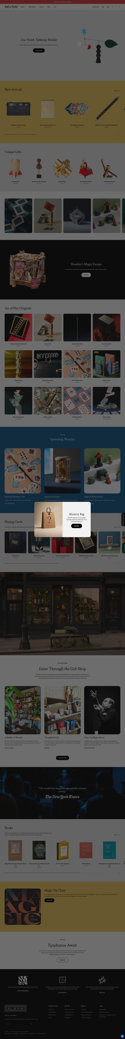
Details (76, 526)
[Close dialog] (88, 504)
